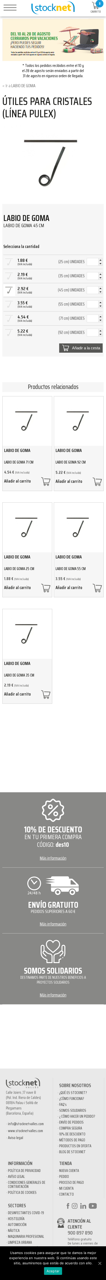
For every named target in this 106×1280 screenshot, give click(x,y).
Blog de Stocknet (72, 1152)
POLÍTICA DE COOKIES (22, 1192)
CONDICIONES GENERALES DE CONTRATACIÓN (26, 1185)
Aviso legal (15, 1138)
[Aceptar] (99, 1263)
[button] (100, 260)
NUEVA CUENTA (69, 1171)
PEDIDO (64, 1176)
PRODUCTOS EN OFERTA (75, 1146)
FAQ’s (63, 1104)
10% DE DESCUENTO (72, 1134)
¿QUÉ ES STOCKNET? (73, 1093)
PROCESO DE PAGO (71, 1182)
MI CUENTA (66, 1188)
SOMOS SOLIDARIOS (72, 1110)
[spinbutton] (94, 262)
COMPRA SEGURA (70, 1128)
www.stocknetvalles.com (25, 1131)
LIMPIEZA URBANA (20, 1242)
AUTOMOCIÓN (17, 1225)
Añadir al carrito (17, 481)
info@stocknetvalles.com (26, 1124)
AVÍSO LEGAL (16, 1176)
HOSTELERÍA (16, 1219)
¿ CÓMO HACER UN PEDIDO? (77, 1116)
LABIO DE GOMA (23, 85)
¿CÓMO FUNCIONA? (71, 1098)
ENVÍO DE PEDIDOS (71, 1122)
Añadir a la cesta (86, 348)
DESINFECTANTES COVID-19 (26, 1213)
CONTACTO (66, 1194)
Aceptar (53, 1271)
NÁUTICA (14, 1230)
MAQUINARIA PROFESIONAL (26, 1236)
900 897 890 (80, 1233)
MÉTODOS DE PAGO (72, 1140)
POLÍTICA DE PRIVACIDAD (24, 1171)
